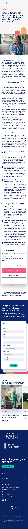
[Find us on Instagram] (3, 500)
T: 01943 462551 (7, 494)
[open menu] (26, 3)
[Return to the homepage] (4, 3)
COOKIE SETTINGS (13, 275)
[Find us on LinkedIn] (6, 500)
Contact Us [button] (5, 484)
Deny (14, 280)
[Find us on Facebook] (8, 500)
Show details (20, 266)
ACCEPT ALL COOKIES (14, 270)
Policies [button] (4, 474)
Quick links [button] (5, 479)
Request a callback (8, 466)
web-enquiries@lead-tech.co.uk (11, 497)
